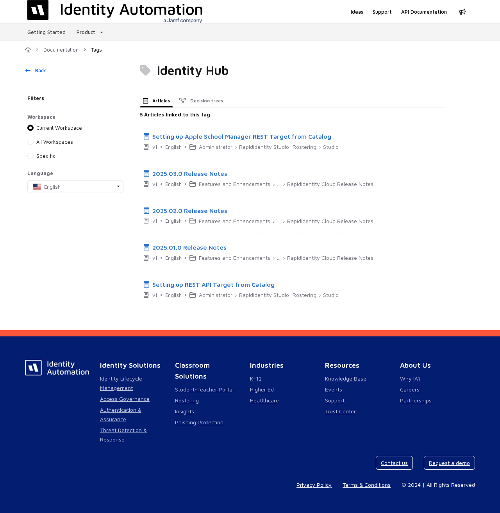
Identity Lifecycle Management (121, 383)
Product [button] (86, 32)
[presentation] (158, 100)
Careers (410, 389)
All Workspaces (54, 142)
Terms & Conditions (367, 484)
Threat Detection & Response (123, 435)
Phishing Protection (199, 422)
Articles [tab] (160, 101)
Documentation (61, 49)
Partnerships (416, 400)
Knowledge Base (345, 378)
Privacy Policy (314, 484)
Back (40, 70)
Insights (184, 411)
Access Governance (125, 398)
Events (333, 389)
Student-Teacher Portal (204, 389)
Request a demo (449, 462)
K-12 (256, 378)
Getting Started (46, 32)
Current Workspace (59, 128)
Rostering (187, 400)
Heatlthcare (264, 400)
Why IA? (410, 378)
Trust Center (340, 411)
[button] (482, 493)
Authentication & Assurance (120, 414)
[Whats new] (462, 11)
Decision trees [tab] (206, 101)
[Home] (28, 50)
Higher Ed (262, 389)
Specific (45, 156)
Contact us (394, 462)
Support (335, 400)
